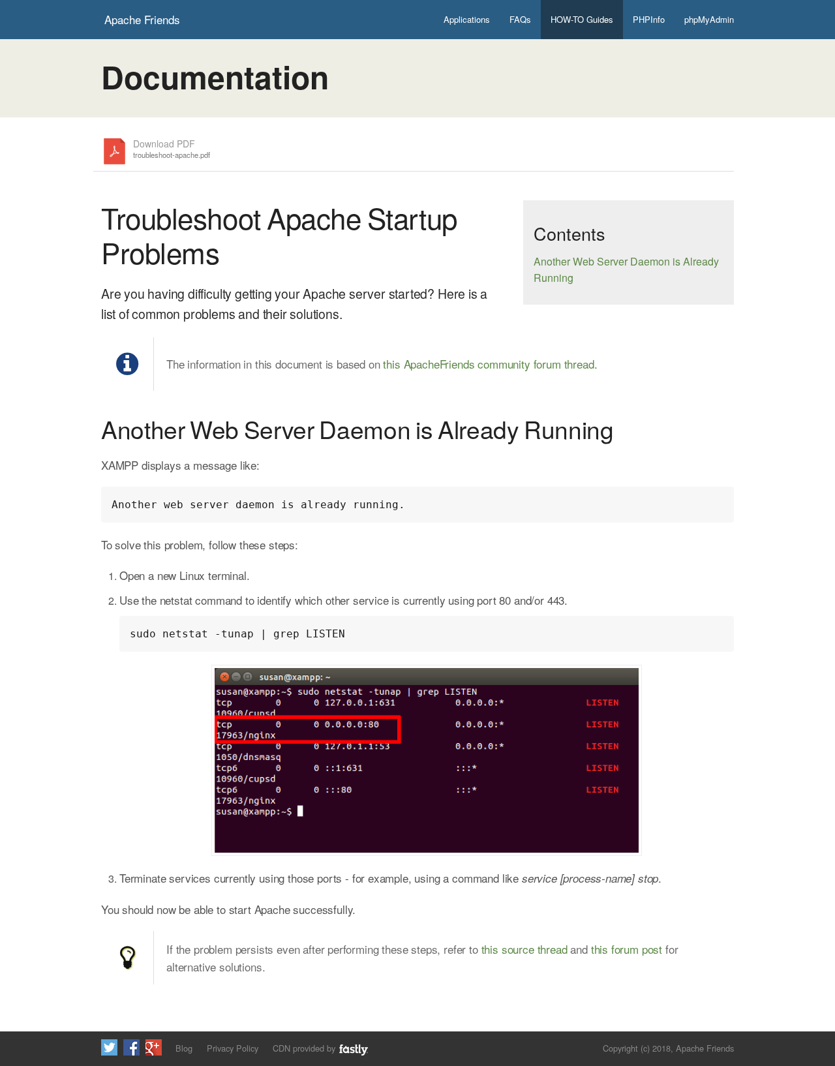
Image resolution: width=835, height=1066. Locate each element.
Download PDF (171, 149)
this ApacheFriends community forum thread (488, 364)
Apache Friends (142, 19)
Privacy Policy (232, 1048)
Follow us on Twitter (109, 1047)
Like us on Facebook (131, 1047)
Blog (183, 1048)
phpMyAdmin (709, 19)
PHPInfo (649, 19)
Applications (467, 19)
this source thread (524, 949)
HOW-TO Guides (582, 19)
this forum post (626, 949)
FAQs (520, 19)
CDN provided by (305, 1048)
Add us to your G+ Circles (153, 1047)
